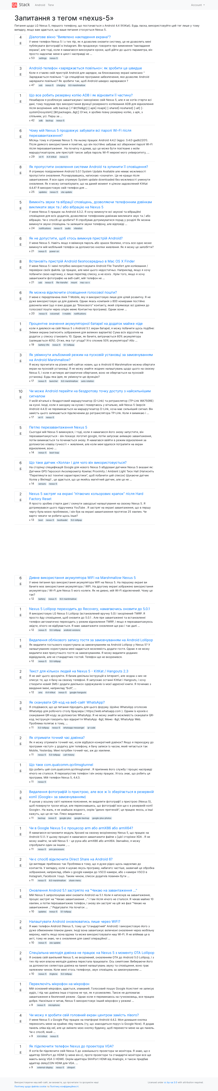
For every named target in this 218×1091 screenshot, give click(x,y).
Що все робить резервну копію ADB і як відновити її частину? (81, 95)
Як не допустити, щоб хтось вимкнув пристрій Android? (76, 238)
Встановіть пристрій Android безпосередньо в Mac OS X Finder (82, 261)
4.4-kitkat (51, 156)
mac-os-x (85, 282)
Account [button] (197, 5)
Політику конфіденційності (64, 1086)
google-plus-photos (101, 818)
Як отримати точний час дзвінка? (57, 738)
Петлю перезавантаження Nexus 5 (58, 427)
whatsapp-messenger (73, 727)
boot (40, 520)
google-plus (65, 818)
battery (41, 599)
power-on (54, 251)
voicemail (54, 313)
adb (41, 120)
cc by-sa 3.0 (170, 1082)
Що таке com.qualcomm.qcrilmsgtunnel (61, 765)
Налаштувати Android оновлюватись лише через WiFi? (74, 921)
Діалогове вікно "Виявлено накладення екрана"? (70, 37)
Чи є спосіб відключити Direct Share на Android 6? (71, 859)
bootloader (62, 520)
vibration (78, 228)
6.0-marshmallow (76, 85)
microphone (54, 1005)
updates (43, 192)
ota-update (66, 192)
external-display (45, 1067)
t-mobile (67, 313)
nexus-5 (54, 58)
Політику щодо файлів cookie (30, 1086)
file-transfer (62, 282)
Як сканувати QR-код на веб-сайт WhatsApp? (67, 702)
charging (61, 85)
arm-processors (56, 849)
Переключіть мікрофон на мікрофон (59, 984)
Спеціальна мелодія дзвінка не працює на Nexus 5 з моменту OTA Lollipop (91, 953)
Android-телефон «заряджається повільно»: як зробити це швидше (85, 68)
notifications (45, 228)
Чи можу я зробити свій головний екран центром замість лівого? (84, 1015)
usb (40, 85)
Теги (51, 5)
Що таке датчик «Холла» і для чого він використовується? (78, 463)
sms (40, 692)
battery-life (43, 345)
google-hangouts (78, 692)
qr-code (91, 727)
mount (74, 282)
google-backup (81, 818)
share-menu (75, 880)
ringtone (53, 974)
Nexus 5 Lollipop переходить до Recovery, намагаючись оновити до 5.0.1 (89, 609)
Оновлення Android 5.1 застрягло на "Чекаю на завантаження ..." (83, 890)
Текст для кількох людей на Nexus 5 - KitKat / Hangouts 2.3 (78, 671)
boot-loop (54, 452)
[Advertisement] (84, 551)
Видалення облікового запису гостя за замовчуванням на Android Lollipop (91, 640)
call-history (68, 754)
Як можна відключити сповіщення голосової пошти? (73, 292)
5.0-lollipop (76, 520)
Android (40, 5)
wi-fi (41, 156)
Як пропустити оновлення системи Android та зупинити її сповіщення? (88, 167)
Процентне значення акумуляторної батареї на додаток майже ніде (86, 324)
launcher (53, 381)
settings (42, 58)
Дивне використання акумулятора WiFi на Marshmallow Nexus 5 (82, 578)
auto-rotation (87, 381)
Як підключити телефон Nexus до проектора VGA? (71, 1046)
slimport (71, 1067)
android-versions (72, 630)
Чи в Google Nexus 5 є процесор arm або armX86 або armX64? (81, 828)
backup (49, 120)
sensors (42, 483)
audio (68, 228)
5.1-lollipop (69, 345)
